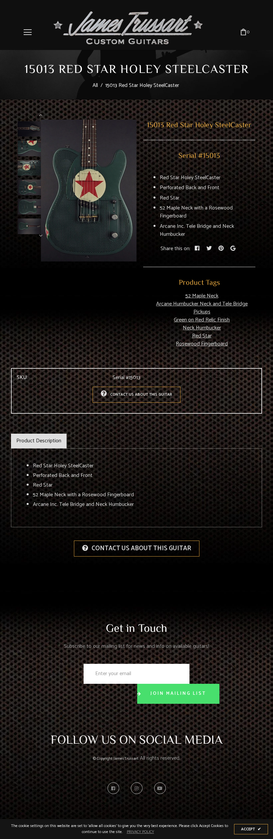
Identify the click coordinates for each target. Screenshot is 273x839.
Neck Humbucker (202, 327)
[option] (88, 190)
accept (251, 829)
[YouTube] (160, 788)
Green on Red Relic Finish (202, 319)
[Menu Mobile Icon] (28, 32)
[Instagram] (138, 788)
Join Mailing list (178, 693)
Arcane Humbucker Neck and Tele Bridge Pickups (202, 307)
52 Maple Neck (201, 295)
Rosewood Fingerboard (202, 343)
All (95, 85)
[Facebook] (115, 788)
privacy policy (140, 832)
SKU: (22, 378)
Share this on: (175, 249)
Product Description (38, 440)
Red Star (202, 335)
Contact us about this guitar (141, 394)
